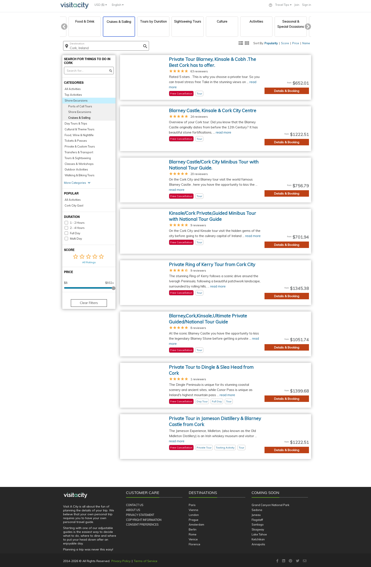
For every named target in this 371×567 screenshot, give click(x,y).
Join (296, 4)
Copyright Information (143, 519)
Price (295, 43)
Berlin (192, 529)
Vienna (193, 510)
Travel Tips (282, 4)
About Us (133, 510)
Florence (194, 544)
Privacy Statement (140, 515)
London (194, 515)
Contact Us (134, 505)
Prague (193, 519)
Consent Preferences (142, 524)
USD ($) (99, 4)
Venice (193, 539)
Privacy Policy (121, 561)
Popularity (271, 43)
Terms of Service (145, 561)
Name (306, 43)
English (117, 4)
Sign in (306, 4)
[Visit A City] (75, 495)
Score (285, 43)
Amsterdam (196, 524)
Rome (192, 534)
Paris (192, 505)
